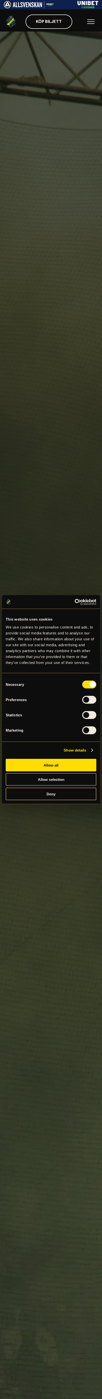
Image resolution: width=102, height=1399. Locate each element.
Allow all (51, 765)
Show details (75, 750)
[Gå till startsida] (11, 22)
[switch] (89, 700)
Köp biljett (49, 21)
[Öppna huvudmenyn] (91, 22)
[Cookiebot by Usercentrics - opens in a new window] (74, 602)
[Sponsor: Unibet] (87, 6)
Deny (51, 794)
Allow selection (51, 779)
